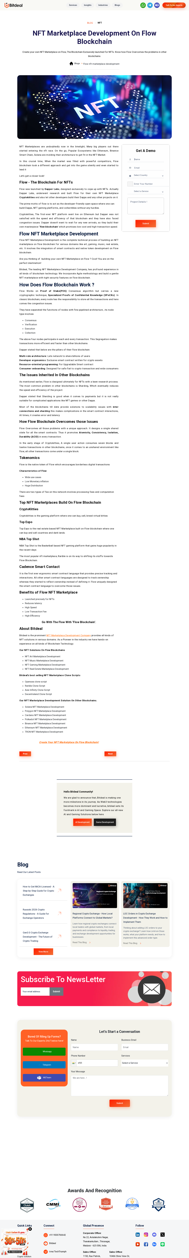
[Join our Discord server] (154, 1234)
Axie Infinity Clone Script (37, 690)
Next (110, 754)
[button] (130, 184)
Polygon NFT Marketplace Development (45, 711)
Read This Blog (80, 942)
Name (74, 1040)
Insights (87, 5)
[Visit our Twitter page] (162, 1234)
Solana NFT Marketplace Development (44, 706)
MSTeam (47, 1077)
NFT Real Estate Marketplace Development (47, 668)
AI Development (82, 822)
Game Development (105, 822)
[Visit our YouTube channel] (138, 1244)
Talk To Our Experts (174, 5)
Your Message (78, 1071)
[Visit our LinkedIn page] (138, 1234)
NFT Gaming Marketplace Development (45, 664)
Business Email (128, 1040)
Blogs (117, 5)
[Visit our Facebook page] (146, 1244)
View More (43, 952)
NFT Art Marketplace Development (42, 656)
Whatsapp (47, 1051)
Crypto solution (24, 1256)
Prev (25, 754)
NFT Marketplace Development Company (68, 635)
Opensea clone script (36, 681)
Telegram (47, 1065)
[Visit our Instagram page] (146, 1234)
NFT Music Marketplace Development (44, 660)
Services (73, 5)
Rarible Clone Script (35, 685)
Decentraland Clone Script (38, 694)
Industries (103, 5)
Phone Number (78, 1055)
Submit (146, 223)
